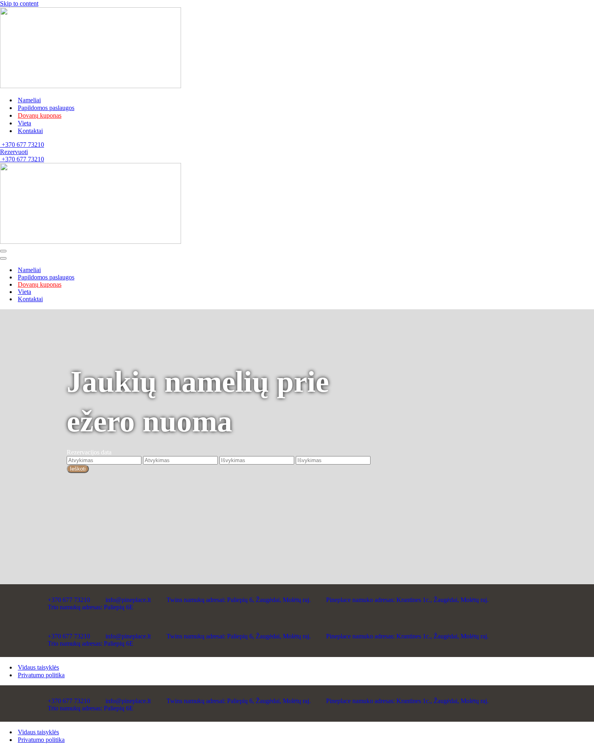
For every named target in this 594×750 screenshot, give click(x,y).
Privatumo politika (41, 675)
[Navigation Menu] (3, 251)
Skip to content (19, 3)
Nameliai (29, 100)
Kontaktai (30, 130)
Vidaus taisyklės (38, 667)
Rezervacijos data (89, 452)
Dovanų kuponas (39, 115)
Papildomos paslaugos (46, 107)
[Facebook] (531, 606)
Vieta (24, 123)
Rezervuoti (14, 151)
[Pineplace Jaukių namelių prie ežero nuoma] (90, 85)
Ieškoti (78, 469)
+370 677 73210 (22, 144)
